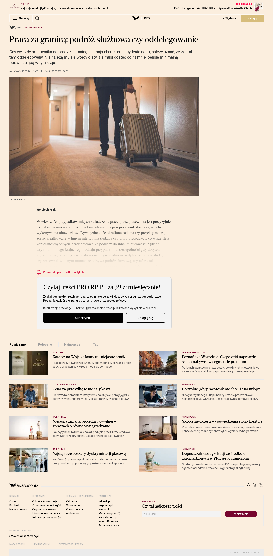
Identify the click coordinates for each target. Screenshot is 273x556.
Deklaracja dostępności (46, 517)
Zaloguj (252, 18)
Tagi (96, 344)
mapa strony (17, 544)
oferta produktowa (71, 544)
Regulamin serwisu (44, 509)
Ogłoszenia (73, 505)
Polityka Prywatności (45, 501)
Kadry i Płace (33, 27)
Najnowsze (72, 344)
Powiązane (17, 344)
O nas (13, 501)
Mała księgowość (109, 513)
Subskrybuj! (83, 318)
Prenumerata (74, 509)
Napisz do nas (18, 509)
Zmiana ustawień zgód (46, 505)
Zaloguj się (145, 318)
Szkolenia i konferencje (24, 536)
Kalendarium (42, 544)
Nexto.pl (104, 509)
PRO (147, 18)
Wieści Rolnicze (108, 521)
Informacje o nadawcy (46, 513)
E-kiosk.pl (104, 501)
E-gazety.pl (106, 505)
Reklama (71, 501)
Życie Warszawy (109, 525)
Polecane (45, 344)
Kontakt (14, 505)
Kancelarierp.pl (108, 517)
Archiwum (72, 513)
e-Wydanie (229, 18)
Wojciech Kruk (46, 209)
